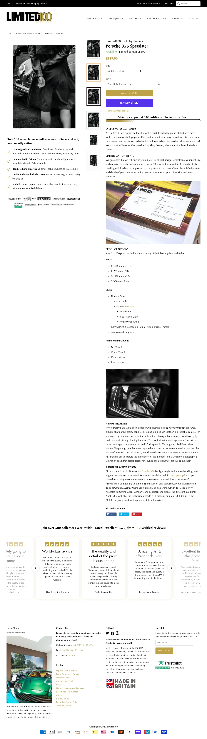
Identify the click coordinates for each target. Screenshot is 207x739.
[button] (35, 568)
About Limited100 (64, 681)
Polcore (129, 306)
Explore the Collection (66, 670)
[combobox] (188, 3)
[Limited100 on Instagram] (117, 633)
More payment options (118, 110)
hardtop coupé (177, 475)
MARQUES (115, 18)
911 (154, 496)
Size (108, 65)
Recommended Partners (67, 692)
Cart (171, 3)
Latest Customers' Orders (67, 674)
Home (9, 33)
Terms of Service (63, 705)
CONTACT (194, 18)
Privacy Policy (62, 698)
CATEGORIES (93, 18)
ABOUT (176, 18)
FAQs (58, 684)
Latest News (13, 628)
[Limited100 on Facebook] (112, 633)
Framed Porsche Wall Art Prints (28, 33)
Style (108, 78)
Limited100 (112, 727)
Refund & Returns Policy (67, 702)
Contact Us (61, 695)
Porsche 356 (148, 471)
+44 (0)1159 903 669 (82, 645)
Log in (138, 3)
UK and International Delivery (70, 688)
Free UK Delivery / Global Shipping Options (27, 3)
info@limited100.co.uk (72, 650)
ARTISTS (134, 18)
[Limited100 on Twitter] (107, 633)
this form (72, 655)
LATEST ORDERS (156, 18)
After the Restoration (16, 632)
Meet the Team (63, 677)
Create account (153, 3)
